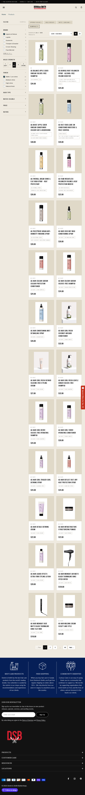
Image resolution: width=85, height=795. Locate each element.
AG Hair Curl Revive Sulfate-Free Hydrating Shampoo (39, 433)
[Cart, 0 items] (81, 7)
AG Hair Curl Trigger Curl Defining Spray (41, 481)
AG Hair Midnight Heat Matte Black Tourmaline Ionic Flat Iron (40, 626)
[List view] (80, 34)
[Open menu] (4, 7)
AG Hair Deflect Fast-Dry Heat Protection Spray (67, 481)
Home (4, 14)
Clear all (23, 22)
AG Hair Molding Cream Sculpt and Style (67, 624)
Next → (71, 647)
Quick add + (69, 63)
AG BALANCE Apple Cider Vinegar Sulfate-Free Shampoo (39, 73)
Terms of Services (27, 720)
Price (5, 105)
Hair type (7, 92)
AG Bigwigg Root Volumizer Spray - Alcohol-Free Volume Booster (68, 73)
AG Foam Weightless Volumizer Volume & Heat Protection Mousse (67, 181)
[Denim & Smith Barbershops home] (40, 7)
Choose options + (41, 62)
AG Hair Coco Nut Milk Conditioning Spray (66, 232)
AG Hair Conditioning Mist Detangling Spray (40, 332)
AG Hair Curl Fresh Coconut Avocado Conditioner (65, 333)
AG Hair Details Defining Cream (40, 528)
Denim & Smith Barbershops (17, 786)
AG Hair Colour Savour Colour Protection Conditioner (39, 283)
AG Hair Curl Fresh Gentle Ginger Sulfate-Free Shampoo (68, 383)
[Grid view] (76, 34)
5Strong (23, 65)
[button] (83, 397)
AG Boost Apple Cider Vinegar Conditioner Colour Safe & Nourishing (41, 127)
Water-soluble (9, 99)
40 (65, 647)
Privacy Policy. (41, 720)
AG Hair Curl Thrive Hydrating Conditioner (67, 431)
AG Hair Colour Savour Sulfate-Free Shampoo (67, 282)
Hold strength (9, 60)
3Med (14, 65)
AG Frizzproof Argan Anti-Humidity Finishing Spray (41, 232)
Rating (5, 112)
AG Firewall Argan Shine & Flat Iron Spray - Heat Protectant (40, 181)
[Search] (76, 7)
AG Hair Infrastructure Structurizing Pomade (67, 528)
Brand (5, 30)
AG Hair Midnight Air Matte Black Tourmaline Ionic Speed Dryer (68, 576)
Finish (5, 73)
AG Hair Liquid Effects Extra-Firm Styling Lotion (41, 575)
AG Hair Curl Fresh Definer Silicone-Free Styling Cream (41, 383)
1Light (5, 65)
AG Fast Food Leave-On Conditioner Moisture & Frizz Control (67, 127)
